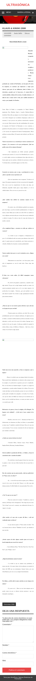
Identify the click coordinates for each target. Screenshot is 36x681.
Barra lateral (24, 12)
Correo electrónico (9, 653)
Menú (8, 12)
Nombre (5, 645)
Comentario (7, 624)
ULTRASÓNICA (18, 5)
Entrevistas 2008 (9, 604)
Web (4, 660)
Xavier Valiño (18, 33)
